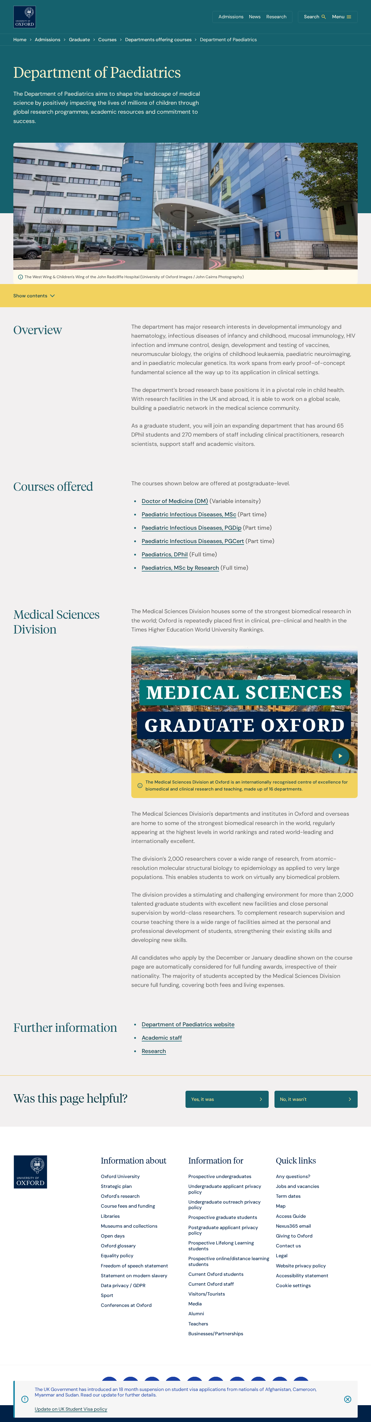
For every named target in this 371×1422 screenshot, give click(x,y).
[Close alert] (341, 1399)
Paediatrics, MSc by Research (180, 567)
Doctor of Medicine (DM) (175, 501)
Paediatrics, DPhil (165, 554)
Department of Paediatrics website (188, 1024)
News (255, 17)
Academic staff (162, 1037)
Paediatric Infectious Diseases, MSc (189, 514)
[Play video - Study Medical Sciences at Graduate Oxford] (244, 709)
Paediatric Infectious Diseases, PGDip (191, 527)
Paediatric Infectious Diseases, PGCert (193, 541)
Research (276, 17)
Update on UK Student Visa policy (71, 1409)
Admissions (231, 17)
